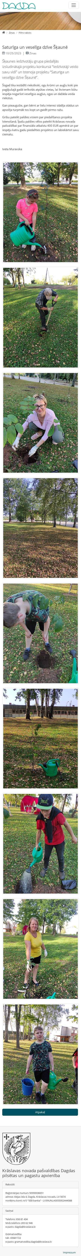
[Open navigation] (74, 5)
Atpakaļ (40, 1112)
